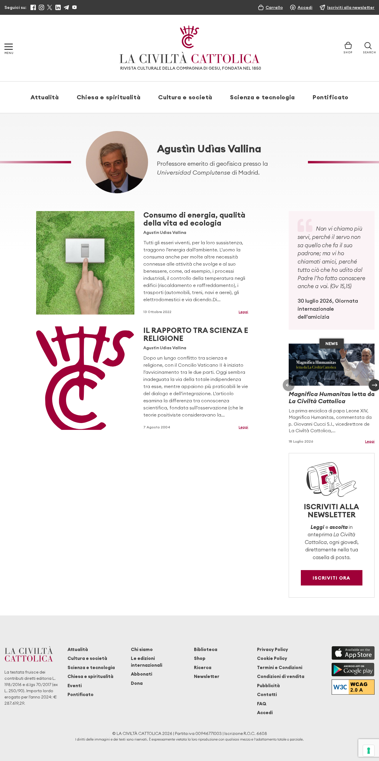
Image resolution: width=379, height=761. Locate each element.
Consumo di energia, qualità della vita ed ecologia (194, 219)
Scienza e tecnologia (262, 97)
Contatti (267, 694)
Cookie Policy (272, 658)
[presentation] (289, 385)
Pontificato (331, 97)
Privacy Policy (272, 649)
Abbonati (141, 674)
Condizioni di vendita (280, 676)
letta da (332, 397)
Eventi (75, 685)
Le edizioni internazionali (146, 661)
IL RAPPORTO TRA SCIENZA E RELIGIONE (195, 334)
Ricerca (202, 667)
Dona (137, 683)
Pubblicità (268, 685)
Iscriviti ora (331, 578)
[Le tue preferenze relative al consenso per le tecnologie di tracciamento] (368, 750)
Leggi (243, 311)
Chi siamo (142, 649)
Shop (199, 658)
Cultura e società (185, 97)
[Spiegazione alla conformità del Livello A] (353, 687)
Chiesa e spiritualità (108, 97)
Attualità (44, 97)
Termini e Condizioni (279, 667)
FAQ (261, 703)
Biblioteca (205, 649)
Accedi (265, 712)
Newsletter (206, 676)
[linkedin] (58, 7)
